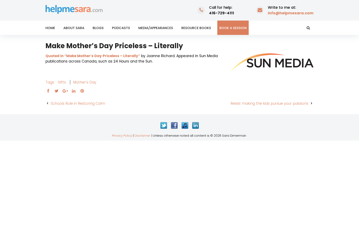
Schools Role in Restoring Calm (78, 103)
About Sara (73, 28)
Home (50, 28)
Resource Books (196, 28)
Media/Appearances (155, 28)
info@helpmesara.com (291, 13)
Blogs (98, 28)
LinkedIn (195, 125)
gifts (62, 82)
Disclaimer (142, 135)
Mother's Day (84, 82)
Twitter (163, 125)
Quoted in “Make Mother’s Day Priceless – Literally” (92, 55)
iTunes (185, 125)
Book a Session (233, 28)
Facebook (174, 125)
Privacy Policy (122, 135)
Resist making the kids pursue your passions (269, 103)
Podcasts (121, 28)
